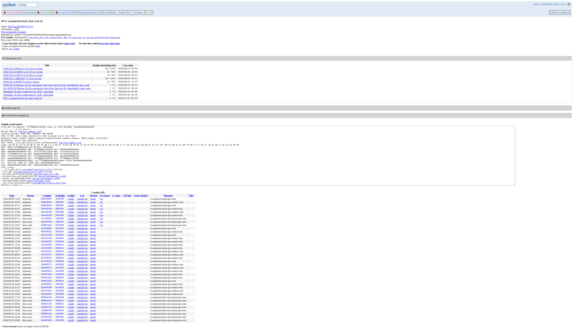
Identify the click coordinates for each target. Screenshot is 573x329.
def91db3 (60, 290)
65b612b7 (60, 231)
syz (10, 49)
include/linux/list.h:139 (27, 172)
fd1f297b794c (47, 274)
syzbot (9, 4)
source (557, 4)
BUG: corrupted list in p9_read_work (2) (22, 98)
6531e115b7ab (47, 290)
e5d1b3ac (60, 238)
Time (11, 195)
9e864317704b (47, 304)
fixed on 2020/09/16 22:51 (20, 26)
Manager (168, 195)
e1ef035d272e (47, 284)
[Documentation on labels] (13, 32)
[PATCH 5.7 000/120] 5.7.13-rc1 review (22, 78)
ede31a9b (60, 199)
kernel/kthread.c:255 (38, 181)
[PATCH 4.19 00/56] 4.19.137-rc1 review (23, 72)
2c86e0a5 (60, 261)
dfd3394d (60, 241)
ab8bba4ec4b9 (47, 300)
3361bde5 (60, 274)
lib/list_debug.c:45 (29, 131)
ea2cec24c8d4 (47, 235)
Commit (47, 195)
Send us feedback (560, 12)
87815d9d (60, 212)
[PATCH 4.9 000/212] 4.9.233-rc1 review (23, 68)
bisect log (69, 43)
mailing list (547, 4)
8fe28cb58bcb (47, 287)
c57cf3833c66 (47, 218)
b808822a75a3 (47, 313)
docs (563, 4)
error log (104, 43)
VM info (127, 195)
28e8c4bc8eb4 (47, 202)
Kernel (30, 195)
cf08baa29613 (47, 310)
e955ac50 (60, 297)
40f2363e (60, 235)
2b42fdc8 (60, 320)
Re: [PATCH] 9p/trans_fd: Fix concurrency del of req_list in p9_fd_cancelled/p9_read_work (46, 88)
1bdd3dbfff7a (47, 264)
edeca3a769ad (47, 212)
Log (82, 195)
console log (82, 199)
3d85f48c (60, 202)
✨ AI (150, 12)
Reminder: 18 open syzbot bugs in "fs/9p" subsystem (28, 91)
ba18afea (60, 310)
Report (93, 195)
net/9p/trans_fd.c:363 (46, 174)
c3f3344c (60, 313)
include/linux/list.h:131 (37, 169)
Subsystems (28, 12)
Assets (137, 195)
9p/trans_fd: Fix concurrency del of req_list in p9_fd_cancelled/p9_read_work (74, 37)
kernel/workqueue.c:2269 (52, 176)
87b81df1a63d (47, 297)
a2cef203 (60, 271)
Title (191, 195)
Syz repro (105, 195)
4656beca (60, 277)
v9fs (16, 29)
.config (16, 49)
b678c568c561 (47, 199)
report (93, 199)
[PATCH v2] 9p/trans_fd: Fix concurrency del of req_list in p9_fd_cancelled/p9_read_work (46, 85)
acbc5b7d (60, 264)
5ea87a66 (60, 218)
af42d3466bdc (47, 228)
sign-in (537, 4)
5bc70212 (60, 228)
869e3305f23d (47, 231)
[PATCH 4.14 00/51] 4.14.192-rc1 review (23, 75)
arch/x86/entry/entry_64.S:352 (48, 183)
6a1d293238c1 (47, 222)
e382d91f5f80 (47, 307)
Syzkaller (60, 195)
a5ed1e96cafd (47, 271)
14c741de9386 (47, 244)
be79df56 (60, 287)
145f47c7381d (47, 238)
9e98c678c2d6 (47, 277)
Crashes (108, 12)
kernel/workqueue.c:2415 (46, 178)
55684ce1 (60, 244)
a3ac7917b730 (47, 251)
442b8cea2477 (47, 225)
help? (144, 195)
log (37, 46)
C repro (116, 195)
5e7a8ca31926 (47, 241)
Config (70, 195)
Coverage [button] (136, 12)
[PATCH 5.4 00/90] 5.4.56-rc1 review (21, 82)
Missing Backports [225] (88, 12)
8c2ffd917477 (47, 258)
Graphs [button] (120, 12)
